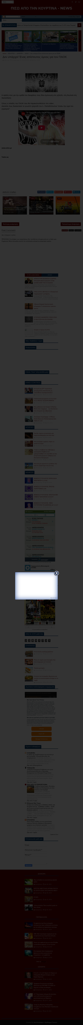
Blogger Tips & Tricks (53, 597)
